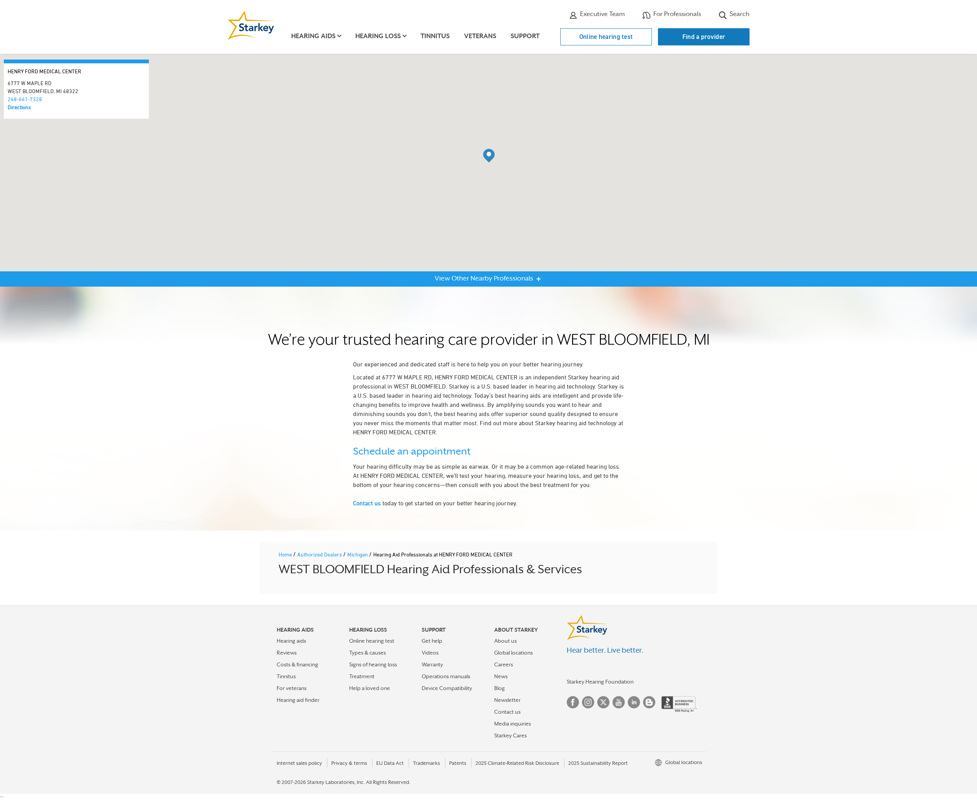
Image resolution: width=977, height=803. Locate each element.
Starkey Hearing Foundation (600, 682)
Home (286, 554)
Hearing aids (291, 641)
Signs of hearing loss (373, 664)
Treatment (361, 676)
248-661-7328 (25, 99)
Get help (432, 641)
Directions (19, 107)
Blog (499, 688)
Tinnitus (435, 36)
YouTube (619, 702)
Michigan (358, 554)
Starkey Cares (510, 735)
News (501, 676)
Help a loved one (369, 688)
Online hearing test (606, 36)
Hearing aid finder (298, 700)
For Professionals (676, 14)
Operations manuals (446, 676)
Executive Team (602, 14)
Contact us (367, 503)
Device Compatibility (447, 688)
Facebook (573, 702)
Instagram (588, 702)
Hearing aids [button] (313, 36)
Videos (430, 653)
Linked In (634, 702)
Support (525, 36)
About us (505, 641)
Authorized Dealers (320, 554)
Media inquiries (512, 724)
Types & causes (367, 653)
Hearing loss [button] (378, 36)
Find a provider (703, 36)
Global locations (513, 653)
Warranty (432, 664)
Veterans (480, 36)
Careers (503, 664)
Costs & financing (297, 664)
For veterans (291, 688)
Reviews (287, 653)
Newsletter (507, 700)
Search (739, 14)
